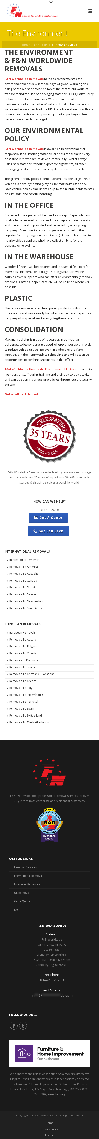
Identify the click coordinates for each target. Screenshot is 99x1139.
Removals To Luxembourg (26, 695)
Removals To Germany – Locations (31, 674)
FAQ (17, 910)
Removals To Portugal (23, 702)
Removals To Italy (20, 688)
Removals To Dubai (22, 587)
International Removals (24, 560)
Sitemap (49, 1135)
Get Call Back (50, 531)
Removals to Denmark (23, 660)
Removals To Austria (22, 639)
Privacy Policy (49, 1129)
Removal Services (25, 867)
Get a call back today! (21, 394)
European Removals (22, 633)
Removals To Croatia (23, 653)
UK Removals (22, 893)
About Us (41, 45)
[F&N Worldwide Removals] (30, 10)
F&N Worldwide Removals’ (24, 369)
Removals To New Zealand (26, 601)
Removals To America (23, 567)
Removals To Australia (23, 574)
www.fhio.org (56, 1094)
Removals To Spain (21, 709)
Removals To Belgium (23, 646)
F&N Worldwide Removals (24, 79)
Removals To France (22, 667)
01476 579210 (52, 979)
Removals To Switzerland (25, 715)
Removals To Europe (22, 594)
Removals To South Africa (26, 608)
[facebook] (14, 1026)
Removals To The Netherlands (29, 722)
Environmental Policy (59, 369)
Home (26, 45)
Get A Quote (50, 517)
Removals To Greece (22, 681)
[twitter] (23, 1026)
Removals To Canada (23, 581)
